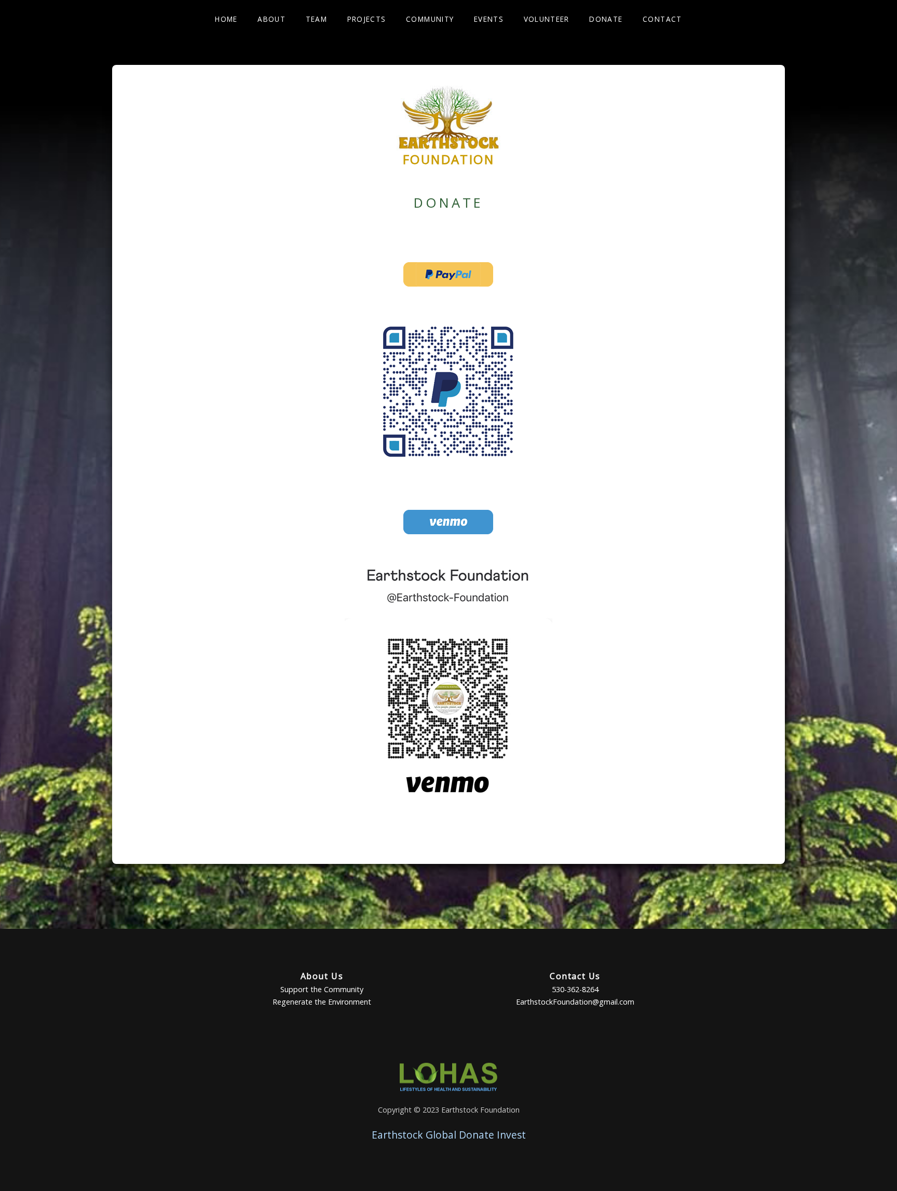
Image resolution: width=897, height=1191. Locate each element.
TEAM (316, 19)
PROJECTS (366, 19)
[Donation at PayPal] (448, 289)
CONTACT (662, 19)
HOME (226, 19)
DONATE (605, 19)
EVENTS (489, 19)
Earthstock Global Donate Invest (449, 1135)
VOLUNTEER (546, 19)
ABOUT (271, 19)
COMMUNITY (430, 19)
